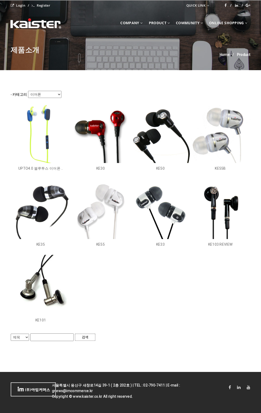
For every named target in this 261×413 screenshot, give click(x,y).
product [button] (157, 22)
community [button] (188, 22)
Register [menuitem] (43, 5)
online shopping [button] (226, 22)
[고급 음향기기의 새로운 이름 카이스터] (39, 23)
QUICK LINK (196, 5)
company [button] (129, 22)
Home (225, 55)
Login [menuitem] (20, 5)
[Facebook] (228, 5)
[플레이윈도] (248, 5)
